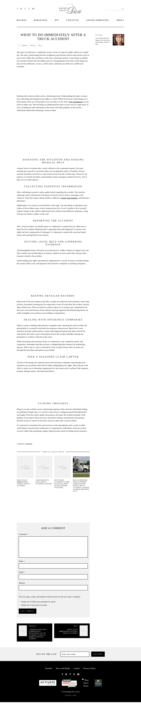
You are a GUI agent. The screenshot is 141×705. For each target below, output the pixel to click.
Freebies (48, 668)
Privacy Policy (89, 668)
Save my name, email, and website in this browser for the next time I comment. (50, 597)
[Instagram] (29, 8)
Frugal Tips (28, 444)
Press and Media (63, 668)
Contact (76, 668)
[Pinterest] (25, 8)
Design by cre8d (70, 695)
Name (22, 561)
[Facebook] (17, 8)
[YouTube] (33, 8)
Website (22, 583)
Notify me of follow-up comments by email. (38, 602)
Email (22, 572)
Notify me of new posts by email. (34, 605)
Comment (23, 534)
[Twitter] (21, 8)
